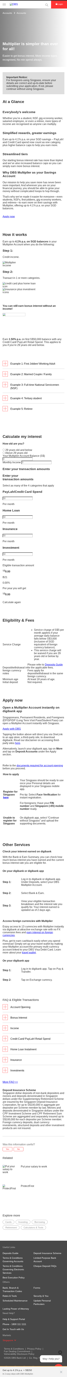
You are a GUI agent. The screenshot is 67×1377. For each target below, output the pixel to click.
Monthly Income (12, 462)
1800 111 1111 (18, 1324)
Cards (8, 1222)
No (18, 1149)
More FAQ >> (10, 1082)
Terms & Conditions (14, 1348)
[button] (61, 1370)
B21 (5, 577)
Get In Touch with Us (13, 1329)
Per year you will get (14, 588)
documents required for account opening (40, 765)
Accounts (7, 13)
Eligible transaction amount (18, 565)
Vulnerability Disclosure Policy (19, 1354)
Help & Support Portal (14, 1319)
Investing (23, 1222)
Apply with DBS (12, 728)
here (17, 743)
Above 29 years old (16, 453)
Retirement (11, 1227)
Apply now (9, 216)
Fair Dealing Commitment (17, 1351)
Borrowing (39, 1222)
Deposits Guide (54, 664)
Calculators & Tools (33, 1227)
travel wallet (29, 952)
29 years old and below (18, 450)
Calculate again (12, 602)
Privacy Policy (34, 1348)
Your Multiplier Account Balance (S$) (24, 455)
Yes (7, 1149)
